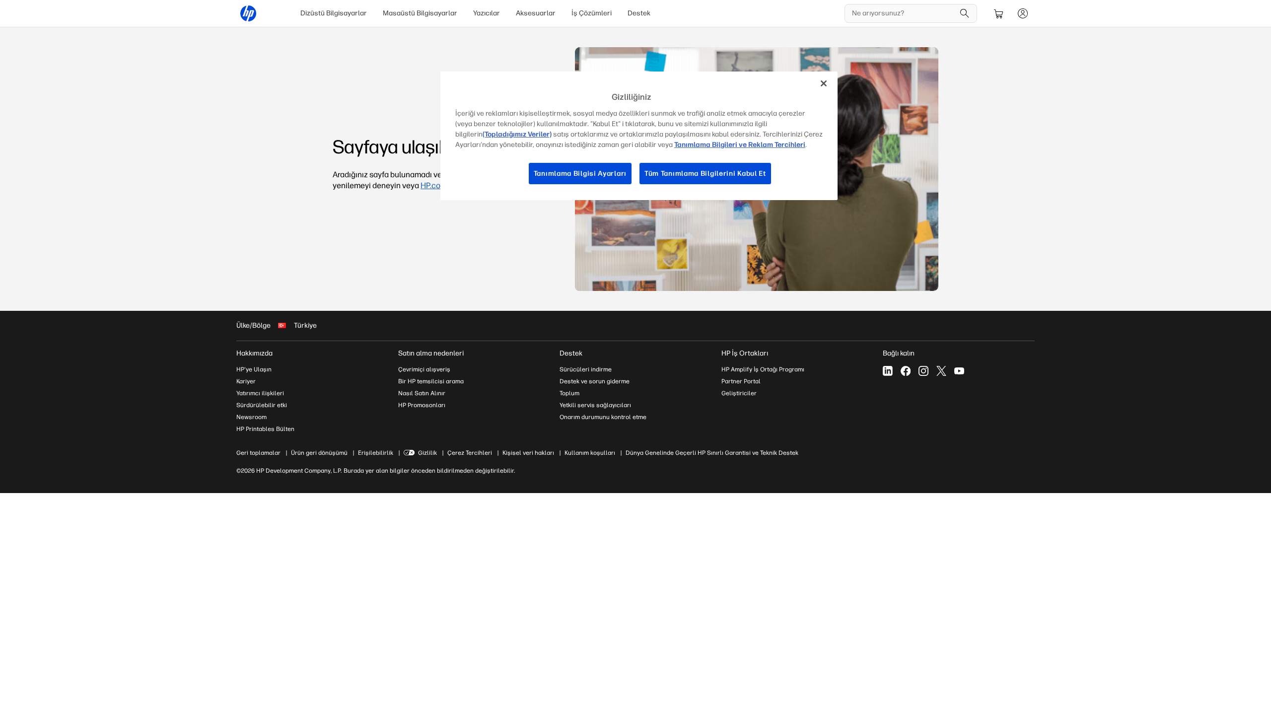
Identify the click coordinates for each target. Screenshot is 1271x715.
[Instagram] (923, 371)
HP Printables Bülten (265, 429)
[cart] (999, 13)
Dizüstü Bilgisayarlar (333, 13)
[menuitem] (333, 13)
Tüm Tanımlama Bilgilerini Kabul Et (705, 173)
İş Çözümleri (591, 13)
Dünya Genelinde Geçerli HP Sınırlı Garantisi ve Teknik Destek (712, 452)
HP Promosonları (421, 405)
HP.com (434, 185)
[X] (941, 371)
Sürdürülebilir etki (261, 405)
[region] (639, 136)
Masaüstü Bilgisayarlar (420, 13)
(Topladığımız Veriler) (517, 134)
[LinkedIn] (888, 371)
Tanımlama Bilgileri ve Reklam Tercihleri (739, 145)
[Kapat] (824, 83)
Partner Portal (741, 381)
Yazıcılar (486, 13)
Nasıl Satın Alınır (421, 393)
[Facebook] (906, 371)
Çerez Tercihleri (469, 452)
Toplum (569, 393)
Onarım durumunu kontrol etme (603, 417)
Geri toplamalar (258, 452)
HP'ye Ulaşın (254, 369)
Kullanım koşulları (590, 452)
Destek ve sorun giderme (595, 381)
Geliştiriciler (739, 393)
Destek (639, 13)
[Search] (965, 13)
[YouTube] (959, 371)
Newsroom (251, 417)
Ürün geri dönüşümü (319, 452)
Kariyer (246, 381)
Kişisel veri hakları (528, 452)
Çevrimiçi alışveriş (424, 369)
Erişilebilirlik (375, 452)
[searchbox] (903, 13)
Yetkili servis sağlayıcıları (595, 405)
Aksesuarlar (536, 13)
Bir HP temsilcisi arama (431, 381)
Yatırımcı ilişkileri (260, 393)
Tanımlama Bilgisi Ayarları (580, 173)
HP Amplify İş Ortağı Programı (762, 369)
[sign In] (1023, 13)
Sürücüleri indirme (586, 369)
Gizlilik (427, 452)
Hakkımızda (254, 353)
